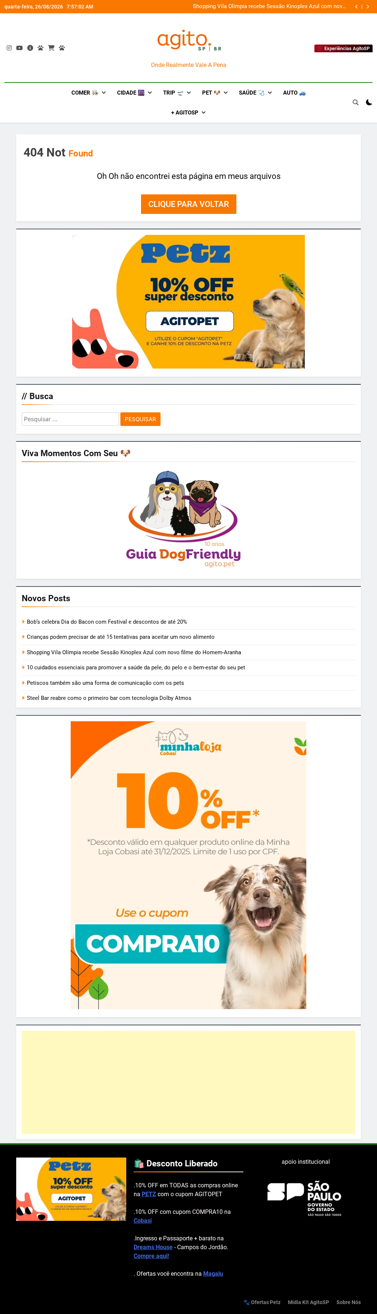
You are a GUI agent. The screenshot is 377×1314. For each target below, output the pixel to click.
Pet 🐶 (211, 92)
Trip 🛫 (173, 92)
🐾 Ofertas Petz (262, 1302)
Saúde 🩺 (252, 92)
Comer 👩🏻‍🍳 (85, 92)
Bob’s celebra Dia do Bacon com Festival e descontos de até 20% (107, 622)
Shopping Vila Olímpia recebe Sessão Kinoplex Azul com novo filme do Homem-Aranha (269, 7)
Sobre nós (349, 1302)
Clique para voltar (188, 204)
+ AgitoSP (184, 112)
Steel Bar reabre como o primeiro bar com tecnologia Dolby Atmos (109, 698)
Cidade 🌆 (131, 92)
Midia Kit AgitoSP (308, 1302)
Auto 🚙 (294, 92)
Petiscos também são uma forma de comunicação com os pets (105, 683)
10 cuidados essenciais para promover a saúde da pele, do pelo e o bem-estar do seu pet (136, 667)
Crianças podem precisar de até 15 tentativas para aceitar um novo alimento (121, 637)
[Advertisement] (188, 1082)
